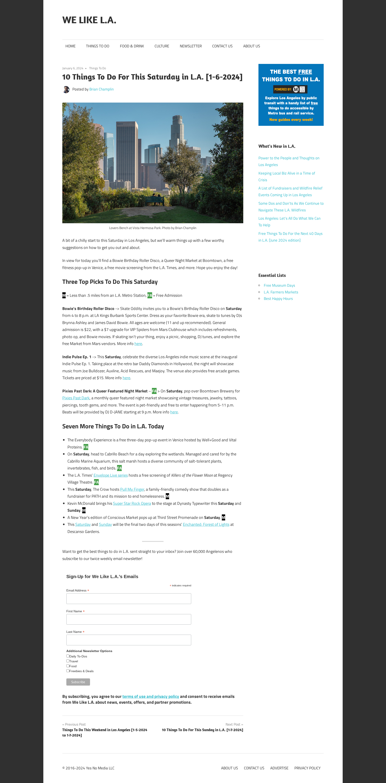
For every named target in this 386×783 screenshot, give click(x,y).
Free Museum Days (279, 285)
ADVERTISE (279, 768)
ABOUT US (251, 46)
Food (73, 666)
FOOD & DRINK (132, 46)
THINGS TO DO (97, 46)
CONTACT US (222, 46)
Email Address (77, 590)
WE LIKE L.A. (89, 20)
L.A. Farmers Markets (281, 292)
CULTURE (162, 46)
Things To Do (97, 68)
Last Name (75, 632)
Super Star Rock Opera (132, 503)
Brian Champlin (101, 89)
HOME (70, 46)
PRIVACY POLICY (307, 768)
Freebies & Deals (81, 671)
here (138, 344)
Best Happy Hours (278, 298)
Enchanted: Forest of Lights (206, 524)
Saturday (83, 524)
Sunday (105, 524)
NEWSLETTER (191, 46)
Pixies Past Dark (76, 398)
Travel (73, 661)
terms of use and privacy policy (150, 696)
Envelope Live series (111, 475)
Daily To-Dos (78, 656)
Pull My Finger (132, 489)
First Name (75, 611)
